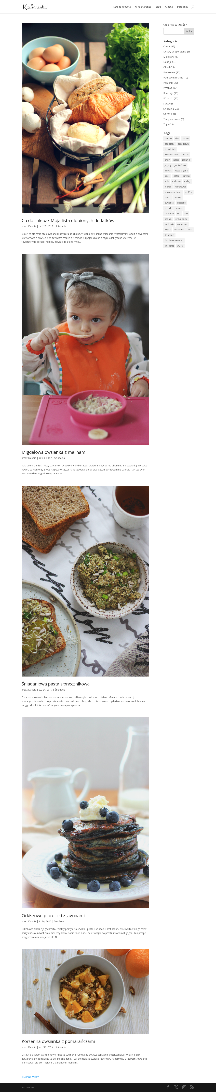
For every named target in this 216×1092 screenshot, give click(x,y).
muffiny (188, 192)
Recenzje (168, 93)
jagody (168, 165)
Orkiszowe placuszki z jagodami (53, 915)
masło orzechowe (173, 192)
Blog (158, 7)
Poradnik (182, 7)
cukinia (185, 138)
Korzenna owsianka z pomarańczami (58, 1041)
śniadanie (169, 245)
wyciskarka (179, 229)
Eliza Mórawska (172, 154)
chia (177, 138)
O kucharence (143, 7)
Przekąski (168, 87)
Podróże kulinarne (173, 77)
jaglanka (186, 159)
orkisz (167, 197)
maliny (187, 181)
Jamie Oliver (180, 165)
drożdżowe (183, 143)
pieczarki (181, 202)
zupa (190, 229)
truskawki (169, 224)
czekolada (169, 143)
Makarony (168, 56)
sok (179, 213)
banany (168, 138)
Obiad (166, 67)
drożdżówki (170, 149)
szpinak (168, 219)
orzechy (177, 197)
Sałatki (167, 103)
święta (180, 245)
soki (186, 213)
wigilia (168, 229)
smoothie (169, 213)
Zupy (166, 124)
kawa (167, 175)
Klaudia (32, 226)
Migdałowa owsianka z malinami (54, 452)
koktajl (176, 175)
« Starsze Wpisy (30, 1076)
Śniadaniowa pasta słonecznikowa (56, 684)
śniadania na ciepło (174, 240)
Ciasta (169, 7)
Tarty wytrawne (171, 119)
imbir (167, 159)
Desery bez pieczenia (174, 51)
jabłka (176, 159)
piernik (168, 208)
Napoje (167, 61)
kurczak (186, 175)
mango (168, 186)
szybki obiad (181, 219)
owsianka (169, 202)
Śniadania (61, 226)
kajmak (168, 170)
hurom (186, 154)
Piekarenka (169, 72)
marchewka (180, 186)
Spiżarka (167, 113)
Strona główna (122, 7)
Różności (168, 98)
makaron (176, 181)
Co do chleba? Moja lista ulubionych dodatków (68, 220)
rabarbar (179, 208)
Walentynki (182, 224)
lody (167, 181)
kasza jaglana (181, 170)
